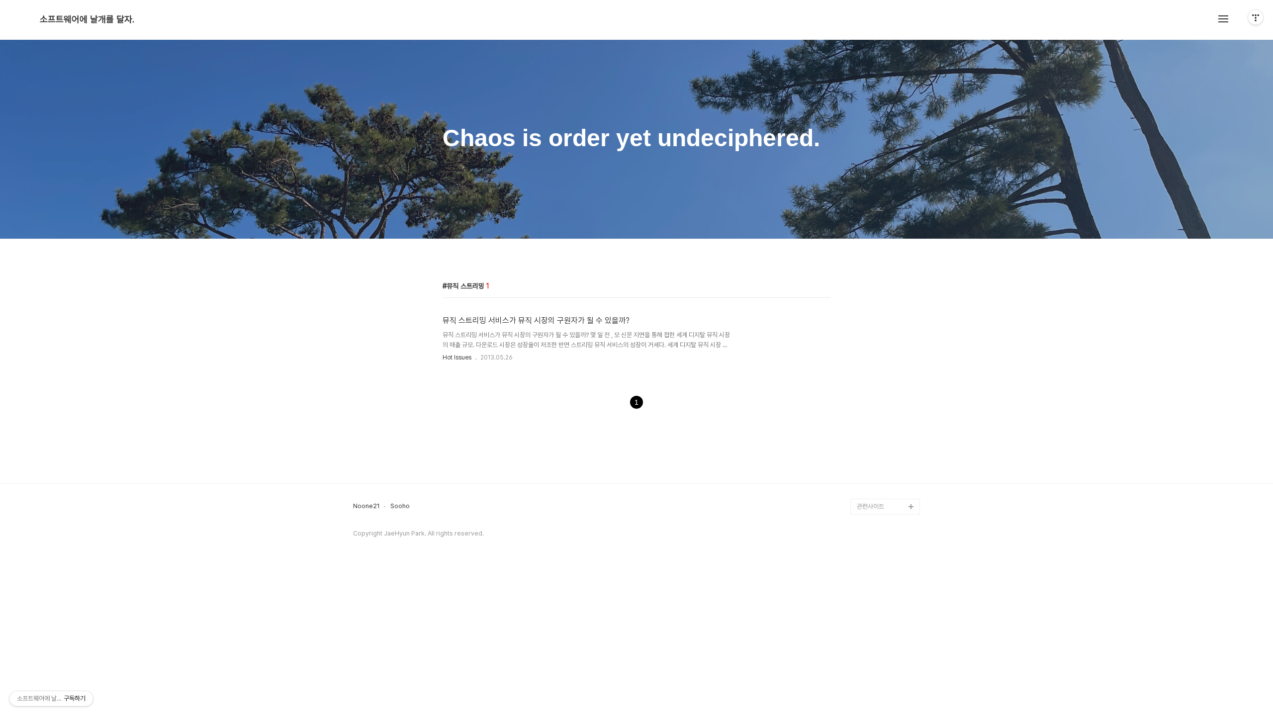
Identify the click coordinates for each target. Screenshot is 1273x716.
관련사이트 (870, 506)
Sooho (400, 506)
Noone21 (366, 506)
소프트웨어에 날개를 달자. (87, 19)
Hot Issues (457, 357)
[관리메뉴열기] (1255, 17)
